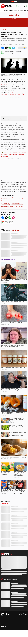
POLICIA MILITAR (6, 203)
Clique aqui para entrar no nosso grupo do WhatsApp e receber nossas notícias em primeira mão (14, 154)
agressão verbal (6, 198)
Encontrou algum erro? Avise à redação (12, 206)
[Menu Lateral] (2, 10)
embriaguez (5, 200)
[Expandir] (26, 626)
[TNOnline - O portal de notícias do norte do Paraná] (6, 6)
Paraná (21, 10)
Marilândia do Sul (6, 84)
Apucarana (5, 10)
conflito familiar (17, 198)
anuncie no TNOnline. (17, 120)
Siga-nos (21, 47)
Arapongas (11, 10)
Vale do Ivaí (16, 10)
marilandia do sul (15, 200)
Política (25, 10)
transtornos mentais (17, 203)
